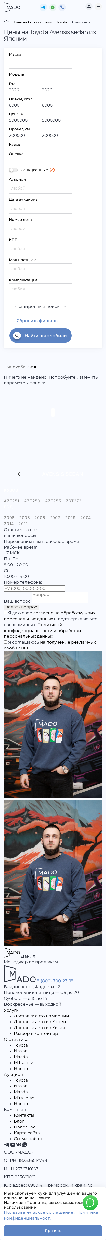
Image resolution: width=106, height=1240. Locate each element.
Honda (21, 1068)
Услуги (11, 1010)
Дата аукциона (23, 199)
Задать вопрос (21, 607)
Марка (15, 54)
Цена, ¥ (16, 114)
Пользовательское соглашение (38, 1212)
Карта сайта (27, 1132)
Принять (53, 1230)
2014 (9, 523)
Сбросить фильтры (38, 320)
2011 (23, 523)
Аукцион (17, 179)
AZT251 (11, 500)
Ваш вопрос (17, 601)
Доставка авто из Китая (39, 1027)
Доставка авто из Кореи (40, 1021)
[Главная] (6, 22)
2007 (55, 517)
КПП (13, 239)
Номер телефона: (23, 582)
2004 (85, 517)
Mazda (21, 1056)
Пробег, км (19, 129)
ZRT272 (74, 500)
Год (12, 83)
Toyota (21, 1045)
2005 (40, 517)
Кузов (14, 144)
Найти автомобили (46, 335)
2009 (70, 517)
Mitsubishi (24, 1062)
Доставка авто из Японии (41, 1016)
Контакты (24, 1115)
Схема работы (29, 1138)
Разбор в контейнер (36, 1033)
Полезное (25, 1127)
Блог (19, 1121)
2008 (9, 517)
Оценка (16, 153)
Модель (16, 74)
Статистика (16, 1039)
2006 (24, 517)
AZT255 (53, 500)
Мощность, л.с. (23, 260)
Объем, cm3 (20, 99)
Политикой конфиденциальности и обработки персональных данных (42, 630)
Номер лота (20, 219)
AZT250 (32, 500)
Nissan (21, 1050)
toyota (23, 474)
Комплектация (23, 280)
